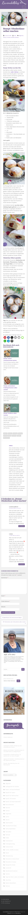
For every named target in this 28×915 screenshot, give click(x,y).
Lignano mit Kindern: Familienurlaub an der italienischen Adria (14, 759)
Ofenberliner (6, 438)
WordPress (18, 913)
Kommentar (4, 577)
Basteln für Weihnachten (12, 795)
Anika (15, 35)
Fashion (8, 810)
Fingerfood (8, 813)
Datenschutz (17, 911)
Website (3, 606)
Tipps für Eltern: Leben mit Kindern (15, 877)
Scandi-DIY (8, 868)
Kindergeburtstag (10, 844)
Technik (8, 874)
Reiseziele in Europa (11, 862)
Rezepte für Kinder (10, 865)
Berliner (10, 433)
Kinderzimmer (9, 847)
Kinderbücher (9, 841)
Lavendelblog (6, 911)
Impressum (11, 911)
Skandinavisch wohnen (12, 871)
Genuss (5, 37)
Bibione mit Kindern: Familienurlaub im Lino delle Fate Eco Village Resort (14, 750)
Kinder (7, 837)
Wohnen (8, 886)
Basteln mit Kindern (11, 798)
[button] (5, 337)
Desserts (8, 807)
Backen (5, 433)
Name (3, 596)
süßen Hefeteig (14, 72)
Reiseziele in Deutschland (12, 859)
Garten (7, 816)
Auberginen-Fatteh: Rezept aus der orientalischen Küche (13, 746)
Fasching (15, 433)
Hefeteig (20, 433)
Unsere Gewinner (8, 737)
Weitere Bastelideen (11, 883)
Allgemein (21, 35)
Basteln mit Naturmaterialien (13, 801)
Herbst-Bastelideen (11, 828)
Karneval (14, 435)
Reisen (7, 853)
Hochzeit (8, 834)
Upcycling (8, 880)
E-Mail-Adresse (5, 601)
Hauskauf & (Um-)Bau (11, 825)
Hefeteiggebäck (7, 435)
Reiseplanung (9, 856)
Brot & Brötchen (10, 804)
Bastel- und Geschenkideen (13, 789)
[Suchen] (22, 669)
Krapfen (19, 435)
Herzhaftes (8, 831)
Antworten (21, 526)
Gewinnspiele (9, 822)
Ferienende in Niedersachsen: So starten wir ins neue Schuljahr (12, 755)
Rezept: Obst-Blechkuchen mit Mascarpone (11, 764)
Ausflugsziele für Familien (12, 786)
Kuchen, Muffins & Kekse (13, 37)
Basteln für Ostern (10, 792)
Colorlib (9, 913)
